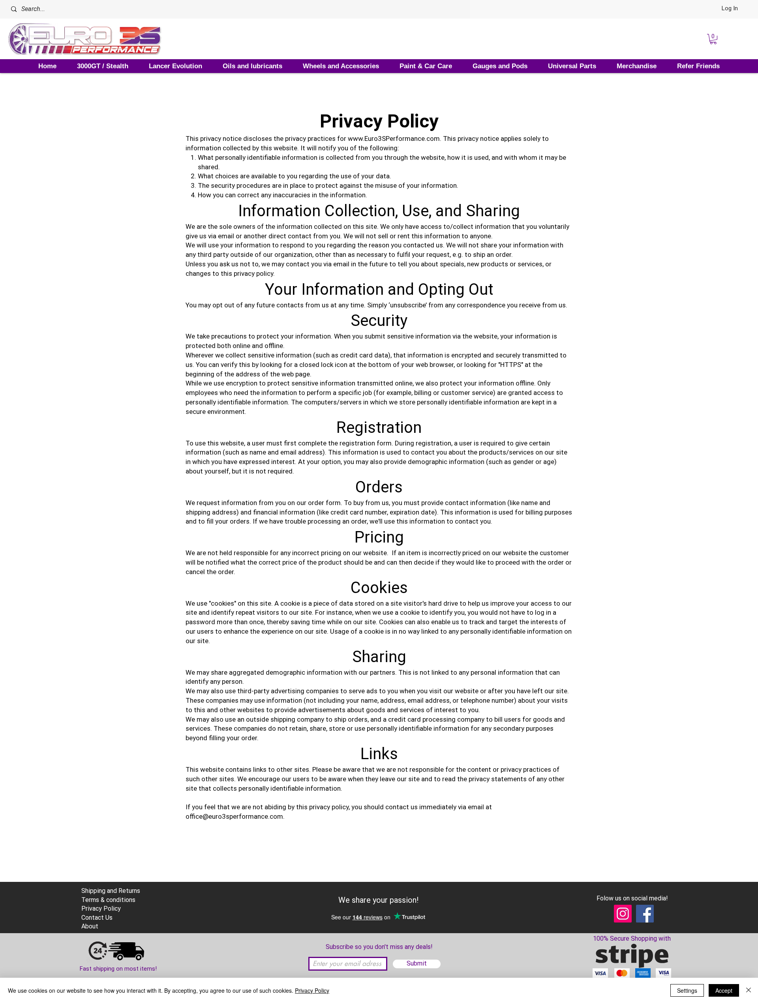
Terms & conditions (108, 900)
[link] (713, 39)
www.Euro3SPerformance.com (394, 138)
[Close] (748, 990)
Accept (723, 990)
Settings (687, 990)
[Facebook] (645, 914)
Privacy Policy (312, 990)
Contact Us (97, 917)
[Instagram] (623, 914)
